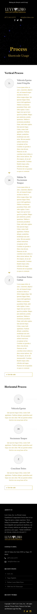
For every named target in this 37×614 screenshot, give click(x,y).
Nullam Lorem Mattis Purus (15, 582)
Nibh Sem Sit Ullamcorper (15, 586)
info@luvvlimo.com (27, 17)
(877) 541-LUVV (10, 17)
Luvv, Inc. (10, 574)
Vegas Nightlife (11, 578)
